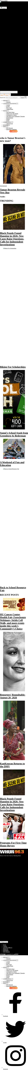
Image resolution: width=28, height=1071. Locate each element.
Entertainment (9, 117)
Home (4, 944)
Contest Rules (9, 109)
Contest (8, 105)
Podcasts (8, 102)
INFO (4, 126)
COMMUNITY (7, 122)
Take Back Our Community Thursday (15, 116)
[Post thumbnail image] (14, 183)
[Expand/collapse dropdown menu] (9, 100)
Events (8, 106)
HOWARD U (6, 125)
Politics (8, 119)
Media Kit (5, 949)
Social (3, 8)
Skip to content (3, 0)
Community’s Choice (11, 115)
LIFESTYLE (9, 123)
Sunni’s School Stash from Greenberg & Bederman (14, 434)
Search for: (3, 97)
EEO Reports (9, 128)
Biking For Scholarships (13, 366)
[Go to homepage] (12, 853)
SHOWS (5, 100)
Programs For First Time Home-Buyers (13, 844)
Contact (5, 946)
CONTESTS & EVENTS (9, 103)
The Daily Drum (10, 112)
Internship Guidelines (11, 129)
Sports (7, 120)
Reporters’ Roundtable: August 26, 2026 (12, 696)
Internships (5, 950)
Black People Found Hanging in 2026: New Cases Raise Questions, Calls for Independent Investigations (12, 239)
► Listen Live (13, 131)
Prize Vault (9, 107)
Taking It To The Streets (12, 113)
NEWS (5, 110)
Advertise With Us (7, 947)
